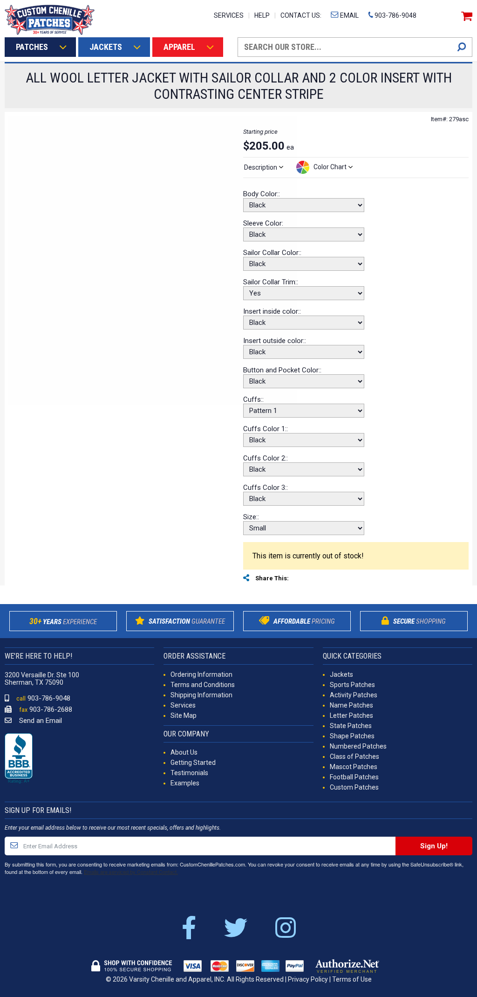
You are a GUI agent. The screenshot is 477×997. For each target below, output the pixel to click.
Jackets (341, 674)
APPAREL (179, 47)
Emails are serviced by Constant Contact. (131, 871)
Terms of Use (352, 979)
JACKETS (105, 47)
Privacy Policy (308, 979)
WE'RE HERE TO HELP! (38, 656)
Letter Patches (351, 715)
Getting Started (193, 762)
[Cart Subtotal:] (465, 16)
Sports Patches (352, 684)
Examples (184, 783)
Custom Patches (354, 787)
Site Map (183, 715)
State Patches (351, 725)
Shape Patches (352, 736)
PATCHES (32, 47)
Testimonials (189, 773)
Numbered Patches (358, 746)
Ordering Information (201, 674)
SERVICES (229, 15)
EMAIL (349, 15)
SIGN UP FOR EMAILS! (38, 810)
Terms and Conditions (202, 684)
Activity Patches (353, 695)
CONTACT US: (300, 15)
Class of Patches (354, 756)
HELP (262, 15)
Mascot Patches (353, 766)
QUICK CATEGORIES (352, 656)
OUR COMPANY (186, 733)
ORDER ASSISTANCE (194, 656)
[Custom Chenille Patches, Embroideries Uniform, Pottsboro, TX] (19, 758)
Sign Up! (434, 846)
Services (183, 705)
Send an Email (39, 720)
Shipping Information (201, 695)
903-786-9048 (394, 15)
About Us (184, 752)
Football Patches (354, 777)
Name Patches (351, 705)
